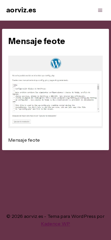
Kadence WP (55, 224)
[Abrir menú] (100, 10)
